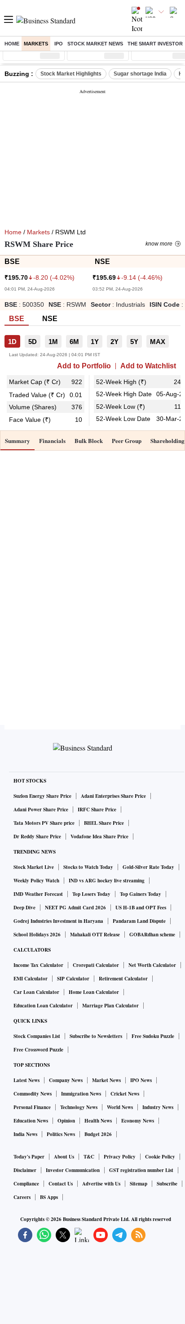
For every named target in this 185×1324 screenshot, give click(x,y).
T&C (89, 1157)
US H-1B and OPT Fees (140, 907)
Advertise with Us (101, 1184)
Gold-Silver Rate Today (148, 867)
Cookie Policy (160, 1157)
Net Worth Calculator (152, 965)
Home (11, 43)
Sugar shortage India (140, 74)
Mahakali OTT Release (95, 934)
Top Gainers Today (140, 894)
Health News (98, 1121)
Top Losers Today (91, 894)
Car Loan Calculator (36, 992)
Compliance (26, 1184)
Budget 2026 (98, 1134)
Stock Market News (95, 43)
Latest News (26, 1080)
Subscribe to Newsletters (96, 1036)
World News (120, 1107)
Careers (22, 1197)
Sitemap (138, 1184)
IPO (58, 43)
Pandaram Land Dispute (139, 921)
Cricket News (124, 1094)
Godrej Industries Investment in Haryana (58, 921)
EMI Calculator (30, 978)
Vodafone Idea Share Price (99, 836)
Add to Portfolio (84, 366)
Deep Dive (24, 907)
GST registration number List (141, 1170)
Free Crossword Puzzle (38, 1050)
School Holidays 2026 (37, 934)
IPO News (141, 1080)
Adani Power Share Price (40, 809)
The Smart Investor (155, 43)
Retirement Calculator (123, 978)
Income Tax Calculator (38, 965)
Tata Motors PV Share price (44, 823)
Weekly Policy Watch (36, 880)
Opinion (66, 1121)
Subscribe (167, 1184)
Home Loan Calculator (94, 992)
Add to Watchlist (148, 366)
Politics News (61, 1134)
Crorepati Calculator (96, 965)
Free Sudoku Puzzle (153, 1036)
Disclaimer (24, 1170)
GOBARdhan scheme (152, 934)
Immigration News (81, 1094)
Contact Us (60, 1184)
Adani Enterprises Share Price (113, 796)
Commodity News (32, 1094)
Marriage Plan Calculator (110, 1005)
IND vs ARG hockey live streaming (107, 880)
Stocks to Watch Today (88, 867)
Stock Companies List (36, 1036)
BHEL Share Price (104, 823)
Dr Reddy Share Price (37, 836)
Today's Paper (28, 1157)
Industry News (157, 1107)
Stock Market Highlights (70, 74)
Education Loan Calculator (43, 1005)
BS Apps (49, 1197)
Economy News (137, 1121)
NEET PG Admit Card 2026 (75, 907)
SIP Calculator (73, 978)
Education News (30, 1121)
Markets (36, 43)
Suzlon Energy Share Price (42, 796)
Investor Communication (73, 1170)
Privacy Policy (120, 1157)
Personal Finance (32, 1107)
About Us (64, 1157)
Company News (66, 1080)
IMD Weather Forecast (38, 894)
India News (25, 1134)
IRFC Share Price (97, 809)
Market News (106, 1080)
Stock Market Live (33, 867)
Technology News (78, 1107)
